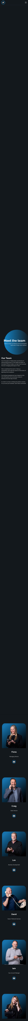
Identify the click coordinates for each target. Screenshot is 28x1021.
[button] (26, 2)
